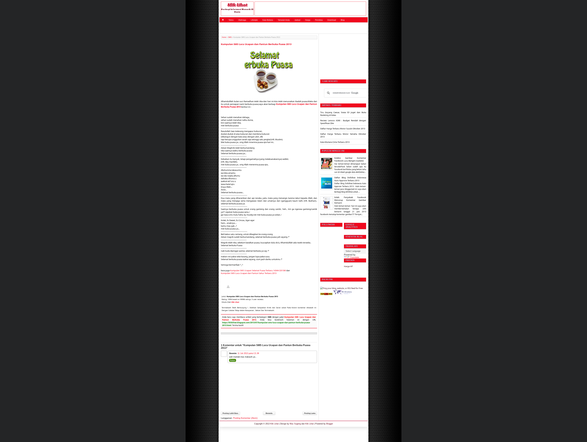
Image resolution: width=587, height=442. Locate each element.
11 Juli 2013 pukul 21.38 (248, 353)
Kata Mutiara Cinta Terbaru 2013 (334, 142)
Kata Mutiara (267, 20)
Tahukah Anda (284, 20)
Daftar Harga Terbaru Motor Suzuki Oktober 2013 (342, 128)
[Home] (223, 19)
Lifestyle (254, 20)
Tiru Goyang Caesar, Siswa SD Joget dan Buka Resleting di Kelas (343, 113)
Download (331, 20)
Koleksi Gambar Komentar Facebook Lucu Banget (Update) (350, 159)
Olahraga (242, 20)
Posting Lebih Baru (230, 413)
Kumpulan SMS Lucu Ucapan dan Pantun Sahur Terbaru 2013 (248, 273)
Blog (343, 20)
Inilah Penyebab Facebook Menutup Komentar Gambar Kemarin (350, 200)
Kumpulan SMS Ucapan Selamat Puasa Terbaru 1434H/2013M (258, 270)
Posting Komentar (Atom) (245, 418)
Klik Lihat (237, 4)
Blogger (329, 424)
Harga (307, 20)
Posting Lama (309, 413)
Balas (232, 360)
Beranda (269, 413)
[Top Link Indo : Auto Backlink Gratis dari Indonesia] (326, 294)
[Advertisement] (294, 28)
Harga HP (348, 266)
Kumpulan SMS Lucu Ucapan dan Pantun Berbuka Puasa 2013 (256, 44)
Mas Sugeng (295, 424)
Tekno (231, 20)
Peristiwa (319, 20)
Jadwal (297, 20)
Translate (354, 257)
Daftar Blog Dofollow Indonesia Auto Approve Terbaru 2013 (350, 179)
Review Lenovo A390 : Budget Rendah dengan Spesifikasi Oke (343, 122)
